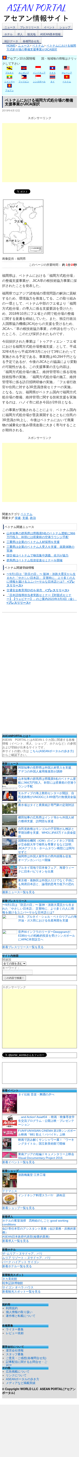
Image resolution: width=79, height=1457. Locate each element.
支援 (25, 518)
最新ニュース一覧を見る (18, 892)
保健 (18, 518)
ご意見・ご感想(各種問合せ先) (26, 1358)
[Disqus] (39, 674)
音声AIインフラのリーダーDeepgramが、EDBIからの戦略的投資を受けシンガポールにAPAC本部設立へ (46, 935)
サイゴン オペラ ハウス (17, 1287)
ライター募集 (15, 1329)
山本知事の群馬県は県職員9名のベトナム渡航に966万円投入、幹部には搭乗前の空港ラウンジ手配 (47, 782)
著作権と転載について (20, 1315)
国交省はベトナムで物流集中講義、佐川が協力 (37, 555)
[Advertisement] (39, 152)
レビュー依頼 (15, 1333)
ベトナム (26, 514)
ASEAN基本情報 (50, 34)
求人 (20, 34)
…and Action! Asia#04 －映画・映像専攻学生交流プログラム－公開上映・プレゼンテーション (46, 1120)
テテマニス (9, 1191)
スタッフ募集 (15, 1354)
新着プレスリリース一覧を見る (23, 947)
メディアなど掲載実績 (20, 1383)
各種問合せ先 (31, 41)
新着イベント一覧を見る (18, 1162)
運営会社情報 (15, 1350)
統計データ (11, 41)
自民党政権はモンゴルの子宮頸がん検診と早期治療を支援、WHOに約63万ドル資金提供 (47, 832)
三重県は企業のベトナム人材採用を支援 (33, 542)
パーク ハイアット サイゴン (20, 1262)
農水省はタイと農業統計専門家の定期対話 (46, 805)
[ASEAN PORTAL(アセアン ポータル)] (39, 12)
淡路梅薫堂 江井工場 (32, 1174)
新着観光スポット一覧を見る (21, 1291)
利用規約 (12, 1308)
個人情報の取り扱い (19, 1312)
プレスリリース (29, 27)
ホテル (8, 34)
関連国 (6, 959)
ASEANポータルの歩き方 (22, 1379)
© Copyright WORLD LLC (21, 1389)
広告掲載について (17, 1371)
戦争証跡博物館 (12, 1283)
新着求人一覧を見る (15, 1241)
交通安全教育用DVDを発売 (38, 590)
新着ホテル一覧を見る (17, 1266)
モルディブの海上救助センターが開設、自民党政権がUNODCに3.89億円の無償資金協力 (47, 796)
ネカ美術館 (9, 1279)
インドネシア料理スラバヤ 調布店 (41, 1195)
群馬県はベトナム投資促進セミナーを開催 (35, 560)
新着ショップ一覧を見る (18, 1208)
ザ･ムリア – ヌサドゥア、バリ (22, 1253)
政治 (33, 518)
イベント (49, 27)
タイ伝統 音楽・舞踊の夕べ (36, 1094)
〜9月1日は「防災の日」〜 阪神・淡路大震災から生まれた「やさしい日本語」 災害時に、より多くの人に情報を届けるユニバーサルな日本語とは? (38, 908)
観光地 (31, 34)
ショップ (64, 27)
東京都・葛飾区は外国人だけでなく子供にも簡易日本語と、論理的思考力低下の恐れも (46, 884)
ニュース (9, 27)
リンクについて (16, 1375)
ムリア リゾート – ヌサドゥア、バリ (26, 1257)
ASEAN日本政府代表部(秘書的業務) (26, 1236)
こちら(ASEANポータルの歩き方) (52, 751)
